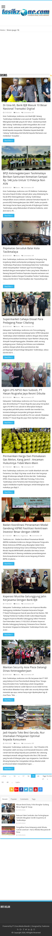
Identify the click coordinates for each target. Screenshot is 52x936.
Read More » (9, 140)
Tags (33, 799)
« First (4, 776)
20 (38, 776)
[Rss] (11, 789)
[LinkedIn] (31, 789)
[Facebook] (21, 789)
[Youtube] (35, 789)
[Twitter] (26, 789)
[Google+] (16, 789)
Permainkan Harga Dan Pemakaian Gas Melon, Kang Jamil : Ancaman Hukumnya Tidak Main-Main (24, 460)
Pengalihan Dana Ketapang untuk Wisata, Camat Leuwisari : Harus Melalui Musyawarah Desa (33, 829)
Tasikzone (45, 926)
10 (14, 776)
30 (2, 782)
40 (7, 782)
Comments (24, 799)
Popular (14, 799)
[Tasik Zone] (26, 11)
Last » (18, 782)
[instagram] (40, 789)
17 (23, 776)
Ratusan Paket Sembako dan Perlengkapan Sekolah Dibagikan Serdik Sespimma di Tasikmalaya (32, 817)
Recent (4, 799)
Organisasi (24, 536)
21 (43, 779)
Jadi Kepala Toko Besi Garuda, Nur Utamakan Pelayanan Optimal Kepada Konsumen (24, 736)
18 (28, 776)
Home (2, 30)
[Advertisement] (26, 53)
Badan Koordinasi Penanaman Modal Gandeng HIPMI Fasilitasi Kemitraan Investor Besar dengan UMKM (25, 528)
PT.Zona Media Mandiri (21, 926)
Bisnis (17, 112)
